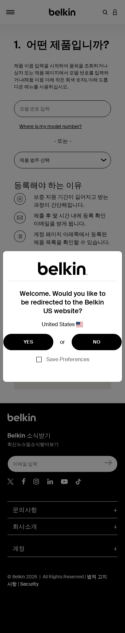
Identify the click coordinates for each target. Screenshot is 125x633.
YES (28, 342)
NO (96, 342)
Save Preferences (67, 359)
